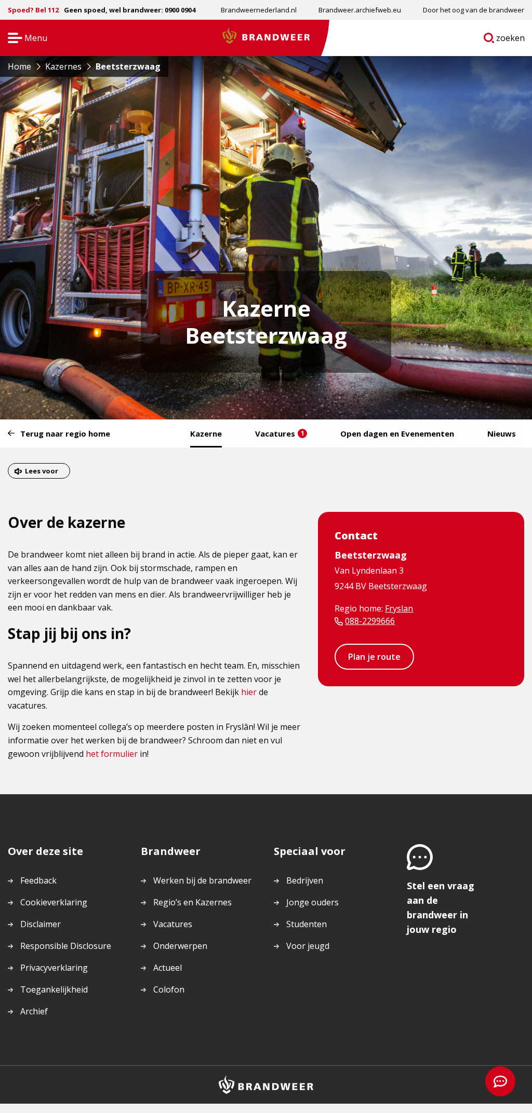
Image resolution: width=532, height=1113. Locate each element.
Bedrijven (304, 880)
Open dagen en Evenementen (397, 433)
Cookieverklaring (53, 902)
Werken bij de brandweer (202, 880)
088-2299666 (370, 621)
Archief (34, 1011)
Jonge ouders (312, 902)
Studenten (306, 924)
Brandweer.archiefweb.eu (359, 10)
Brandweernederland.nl (259, 10)
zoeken (511, 40)
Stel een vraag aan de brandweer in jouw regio (440, 907)
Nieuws (501, 433)
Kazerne (206, 433)
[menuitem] (258, 10)
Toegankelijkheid (54, 989)
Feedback (38, 880)
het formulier (112, 753)
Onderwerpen (180, 946)
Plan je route (374, 656)
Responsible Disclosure (65, 946)
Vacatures (279, 433)
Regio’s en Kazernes (192, 902)
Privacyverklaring (54, 967)
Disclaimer (40, 924)
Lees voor (41, 471)
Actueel (167, 967)
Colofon (168, 989)
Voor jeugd (307, 946)
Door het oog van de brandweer (473, 10)
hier (249, 692)
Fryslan (399, 608)
